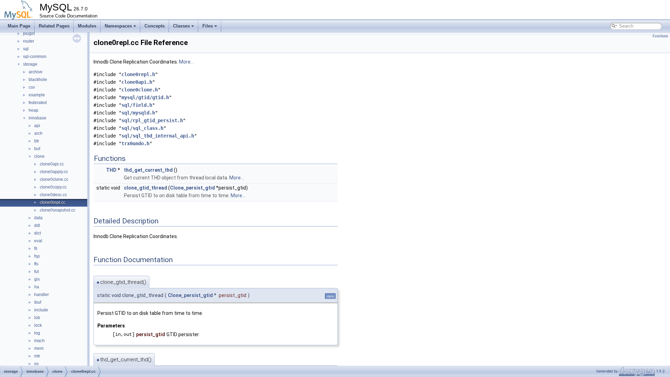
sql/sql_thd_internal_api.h (157, 136)
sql (26, 48)
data (38, 217)
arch (38, 133)
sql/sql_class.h (142, 128)
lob (37, 317)
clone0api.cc (52, 164)
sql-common (34, 56)
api (37, 125)
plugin (29, 33)
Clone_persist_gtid (192, 188)
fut (36, 271)
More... (186, 62)
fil (35, 248)
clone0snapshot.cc (57, 210)
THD (111, 170)
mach (39, 340)
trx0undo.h (135, 143)
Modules (87, 26)
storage (30, 64)
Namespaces (118, 26)
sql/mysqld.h (138, 113)
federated (38, 102)
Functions (660, 36)
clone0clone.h (139, 90)
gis (37, 279)
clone (39, 156)
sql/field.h (136, 105)
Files (207, 26)
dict (37, 233)
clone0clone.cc (54, 179)
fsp (37, 256)
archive (36, 71)
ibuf (37, 302)
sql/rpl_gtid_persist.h (152, 120)
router (28, 41)
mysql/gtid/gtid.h (145, 97)
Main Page (19, 26)
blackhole (38, 79)
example (37, 95)
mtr (37, 356)
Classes (181, 26)
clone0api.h (136, 82)
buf (37, 148)
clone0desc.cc (53, 194)
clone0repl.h (138, 74)
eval (38, 240)
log (37, 333)
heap (33, 110)
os (36, 363)
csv (32, 87)
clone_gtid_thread (145, 188)
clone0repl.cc (52, 202)
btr (36, 141)
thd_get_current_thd (148, 170)
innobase (37, 118)
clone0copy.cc (53, 187)
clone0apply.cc (54, 171)
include (41, 310)
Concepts (154, 26)
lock (38, 325)
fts (36, 263)
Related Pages (54, 26)
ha (36, 286)
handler (41, 294)
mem (39, 348)
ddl (37, 225)
